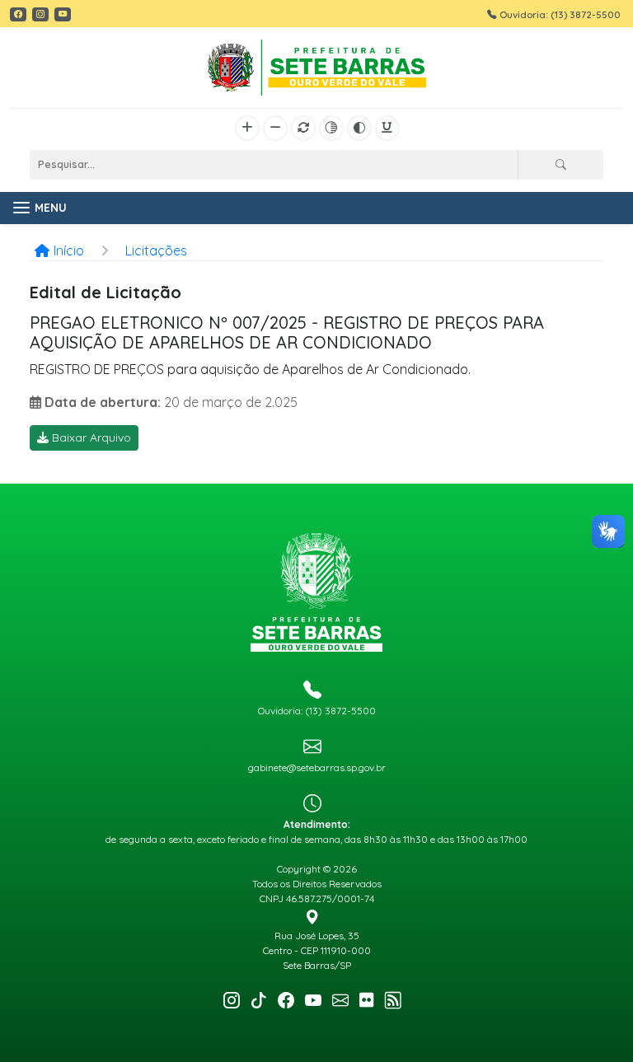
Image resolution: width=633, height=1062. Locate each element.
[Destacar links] (387, 128)
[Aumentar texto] (247, 128)
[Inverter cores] (359, 128)
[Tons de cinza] (331, 128)
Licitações (156, 250)
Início (69, 250)
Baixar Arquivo (90, 437)
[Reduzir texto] (275, 128)
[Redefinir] (303, 128)
